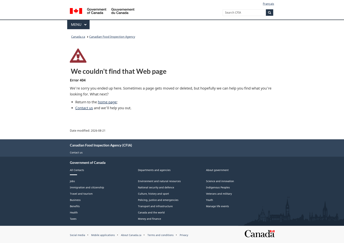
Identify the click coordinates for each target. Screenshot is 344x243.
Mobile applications (103, 235)
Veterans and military (219, 193)
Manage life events (217, 206)
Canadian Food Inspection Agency (112, 37)
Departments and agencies (154, 170)
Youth (209, 200)
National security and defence (156, 187)
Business (75, 200)
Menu (76, 24)
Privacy (184, 235)
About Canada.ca (131, 235)
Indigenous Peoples (218, 187)
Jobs (72, 181)
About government (217, 170)
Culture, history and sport (153, 193)
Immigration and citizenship (87, 187)
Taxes (73, 218)
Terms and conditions (160, 235)
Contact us (84, 107)
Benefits (75, 206)
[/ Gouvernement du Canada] (102, 11)
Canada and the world (151, 212)
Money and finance (149, 218)
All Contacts (77, 170)
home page (107, 102)
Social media (77, 235)
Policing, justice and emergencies (158, 200)
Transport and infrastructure (155, 206)
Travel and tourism (81, 193)
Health (74, 212)
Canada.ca (78, 37)
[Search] (269, 12)
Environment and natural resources (159, 181)
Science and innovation (220, 181)
